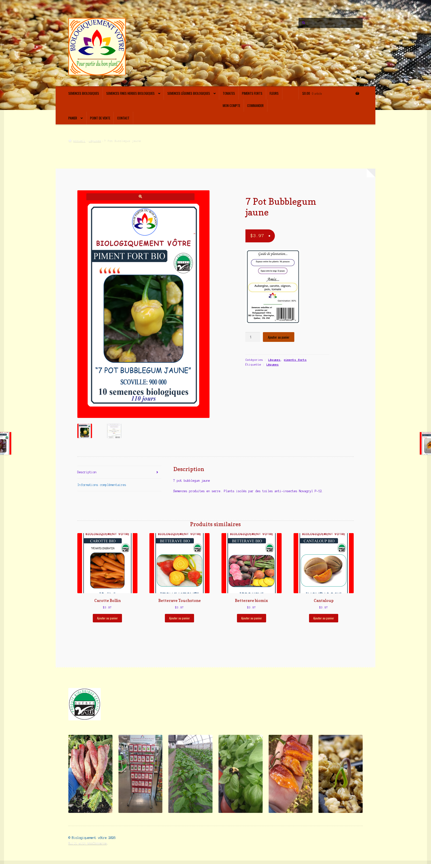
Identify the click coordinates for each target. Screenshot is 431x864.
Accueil (79, 140)
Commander (255, 105)
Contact (123, 117)
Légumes (95, 140)
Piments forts (252, 93)
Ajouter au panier (279, 337)
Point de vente (100, 117)
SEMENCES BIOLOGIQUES (83, 93)
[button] (140, 196)
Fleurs (274, 93)
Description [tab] (87, 472)
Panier (72, 117)
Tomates (229, 93)
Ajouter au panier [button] (107, 618)
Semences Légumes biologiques (188, 93)
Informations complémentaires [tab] (101, 484)
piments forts (295, 359)
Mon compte (231, 105)
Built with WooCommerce (87, 843)
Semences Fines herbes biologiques (130, 93)
